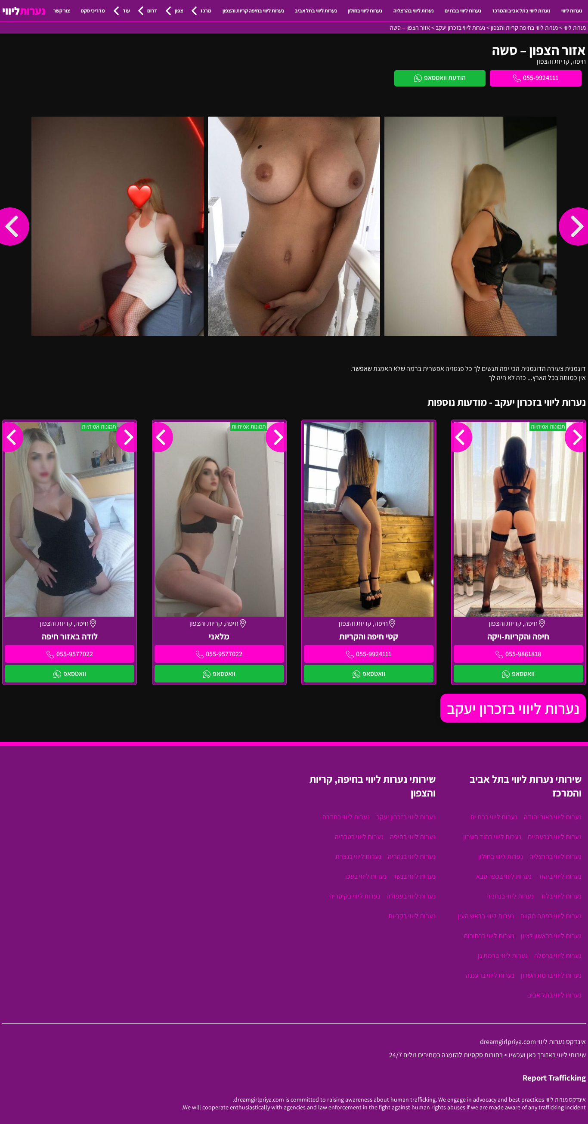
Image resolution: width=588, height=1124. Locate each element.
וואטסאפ (523, 673)
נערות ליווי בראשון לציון (551, 935)
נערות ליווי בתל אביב (316, 10)
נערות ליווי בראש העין (486, 915)
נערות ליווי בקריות (412, 915)
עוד (126, 10)
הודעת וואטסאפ (445, 77)
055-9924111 (540, 77)
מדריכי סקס (93, 10)
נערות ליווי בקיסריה (354, 896)
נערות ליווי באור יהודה (553, 816)
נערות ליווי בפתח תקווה (551, 915)
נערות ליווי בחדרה (346, 816)
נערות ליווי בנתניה (510, 896)
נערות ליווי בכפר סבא (504, 876)
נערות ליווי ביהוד (560, 876)
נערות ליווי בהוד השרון (492, 836)
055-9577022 (224, 653)
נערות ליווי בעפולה (411, 896)
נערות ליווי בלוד (561, 896)
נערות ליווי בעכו (366, 876)
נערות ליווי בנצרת (358, 856)
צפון (179, 10)
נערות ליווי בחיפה (413, 836)
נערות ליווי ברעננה (490, 975)
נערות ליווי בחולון (365, 10)
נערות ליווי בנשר (414, 876)
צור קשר (61, 10)
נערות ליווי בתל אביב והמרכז (521, 10)
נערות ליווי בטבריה (359, 836)
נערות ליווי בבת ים (463, 10)
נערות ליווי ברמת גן (503, 955)
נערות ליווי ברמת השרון (551, 975)
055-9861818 (523, 653)
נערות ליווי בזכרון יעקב (513, 708)
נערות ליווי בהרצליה (413, 10)
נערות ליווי (571, 10)
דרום (152, 10)
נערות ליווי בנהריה (412, 856)
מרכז (206, 10)
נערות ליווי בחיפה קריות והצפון (253, 10)
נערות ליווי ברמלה (558, 955)
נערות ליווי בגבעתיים (555, 836)
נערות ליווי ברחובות (489, 935)
